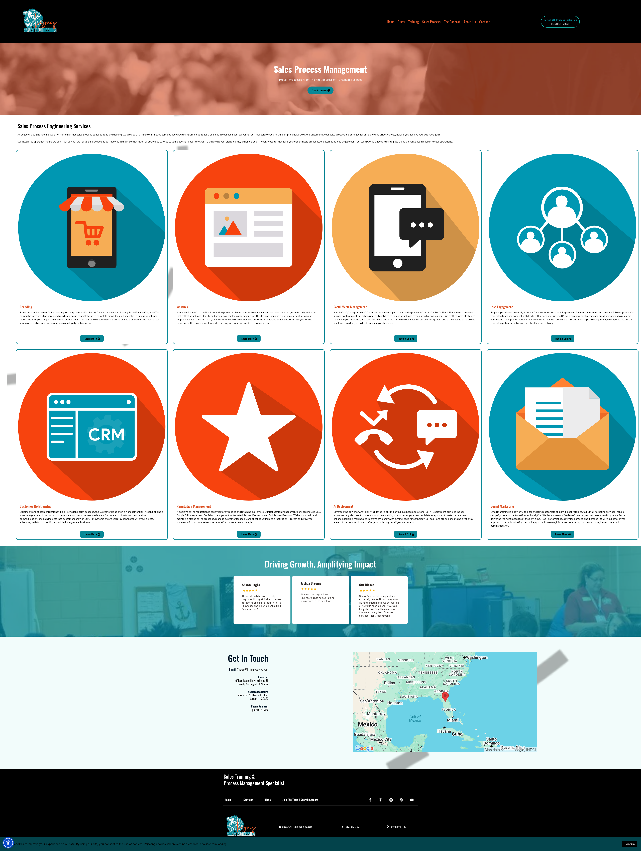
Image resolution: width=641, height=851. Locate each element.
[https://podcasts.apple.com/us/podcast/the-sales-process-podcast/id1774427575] (401, 799)
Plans (401, 21)
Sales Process (431, 21)
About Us (470, 21)
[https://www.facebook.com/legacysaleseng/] (370, 799)
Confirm (629, 844)
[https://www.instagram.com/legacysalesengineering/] (381, 799)
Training (413, 21)
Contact (484, 21)
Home (390, 21)
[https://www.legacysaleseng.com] (39, 22)
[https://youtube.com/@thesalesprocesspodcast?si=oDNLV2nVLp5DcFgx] (412, 799)
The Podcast (452, 21)
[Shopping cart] (497, 21)
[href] (445, 702)
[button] (8, 843)
